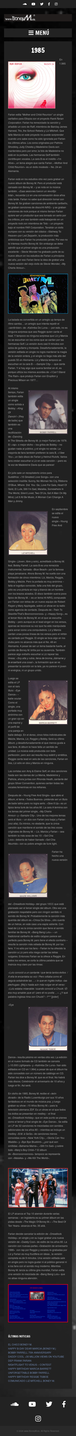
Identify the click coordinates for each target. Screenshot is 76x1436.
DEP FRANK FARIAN (19, 1360)
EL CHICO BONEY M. (20, 1344)
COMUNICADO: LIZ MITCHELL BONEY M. (31, 1380)
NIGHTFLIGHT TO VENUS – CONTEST (29, 1364)
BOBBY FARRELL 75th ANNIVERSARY (29, 1352)
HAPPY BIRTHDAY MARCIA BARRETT (29, 1368)
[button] (38, 32)
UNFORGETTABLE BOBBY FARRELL (28, 1372)
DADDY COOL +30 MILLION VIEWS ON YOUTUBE (36, 1356)
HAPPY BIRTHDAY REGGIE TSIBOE (28, 1376)
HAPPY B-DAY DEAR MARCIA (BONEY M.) (32, 1348)
